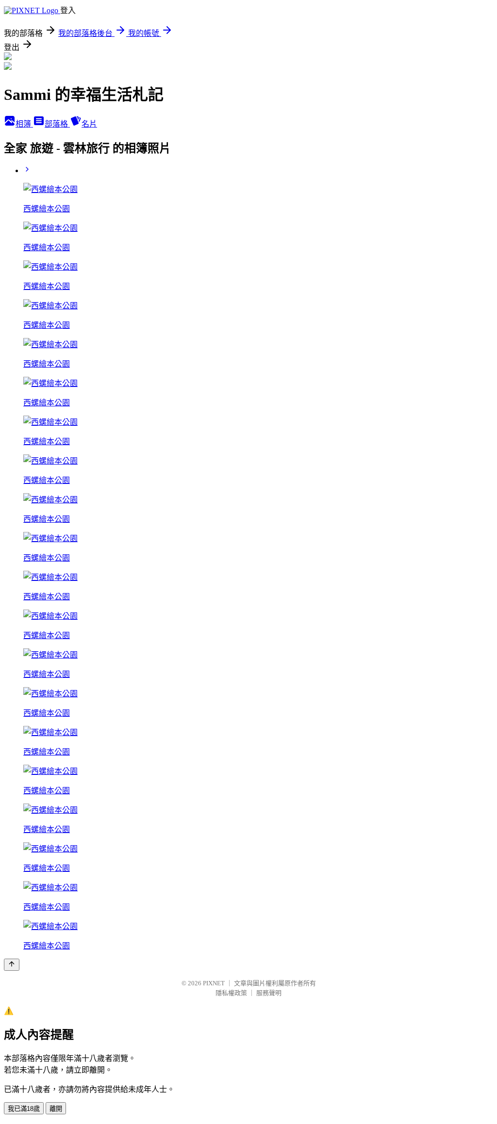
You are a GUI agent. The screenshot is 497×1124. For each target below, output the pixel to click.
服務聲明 (269, 992)
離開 (56, 1108)
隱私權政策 (231, 992)
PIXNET (214, 983)
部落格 (57, 124)
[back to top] (11, 965)
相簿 (24, 124)
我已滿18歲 (24, 1108)
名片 (89, 124)
